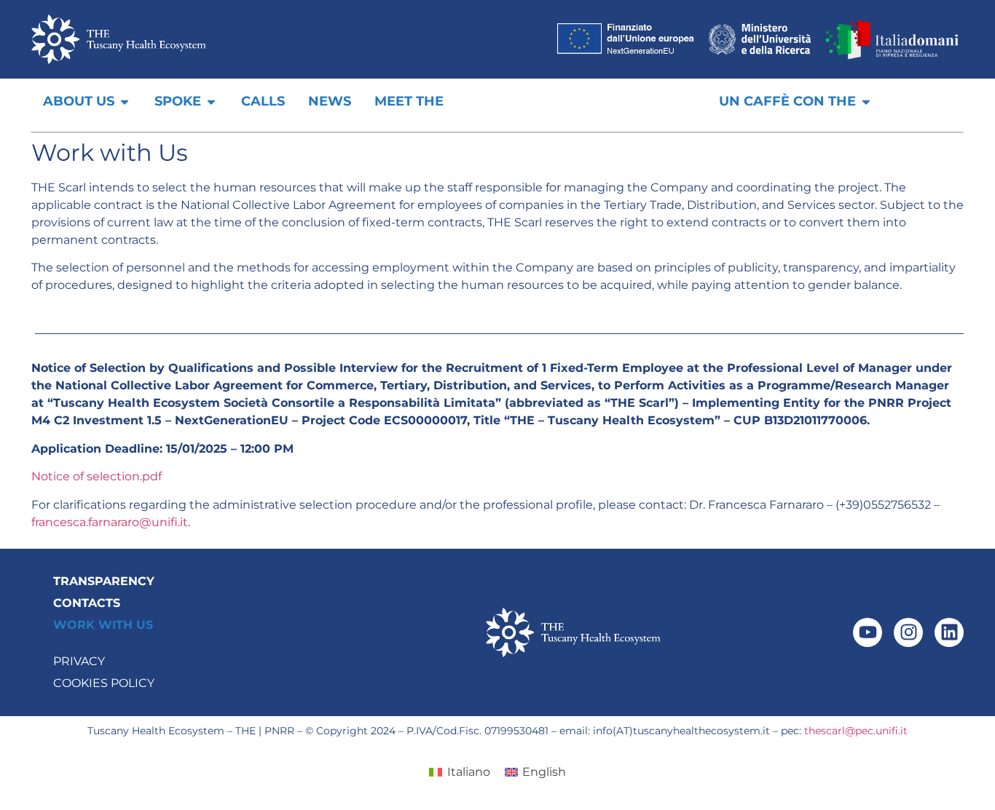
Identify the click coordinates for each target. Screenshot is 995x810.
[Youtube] (867, 632)
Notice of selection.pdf (96, 476)
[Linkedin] (949, 632)
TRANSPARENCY (103, 581)
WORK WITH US (103, 625)
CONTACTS (86, 603)
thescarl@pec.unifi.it (856, 730)
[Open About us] (124, 101)
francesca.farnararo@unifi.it (109, 522)
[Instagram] (908, 632)
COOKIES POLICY (103, 683)
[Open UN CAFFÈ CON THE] (866, 101)
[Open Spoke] (211, 101)
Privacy (79, 661)
